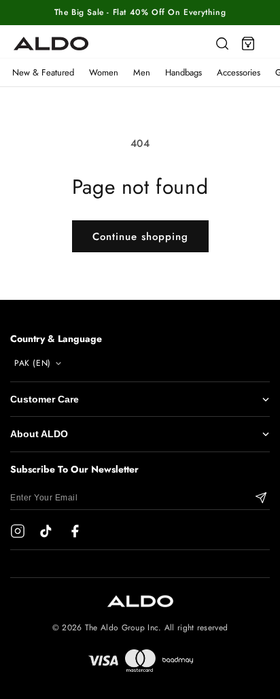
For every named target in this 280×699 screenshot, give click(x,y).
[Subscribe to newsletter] (261, 498)
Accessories (238, 72)
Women (103, 72)
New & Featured (43, 72)
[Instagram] (17, 531)
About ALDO (39, 433)
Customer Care (44, 399)
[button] (248, 43)
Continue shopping (140, 236)
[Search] (222, 43)
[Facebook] (74, 531)
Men (141, 72)
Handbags (183, 72)
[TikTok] (46, 531)
